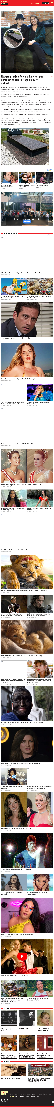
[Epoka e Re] (4, 4)
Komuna (40, 1094)
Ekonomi (22, 1094)
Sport (16, 1096)
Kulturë (12, 1096)
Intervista (27, 1094)
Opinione (34, 1094)
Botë (50, 1094)
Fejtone (45, 1094)
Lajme (16, 1094)
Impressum (3, 1101)
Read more (27, 221)
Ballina (11, 1094)
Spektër (27, 1096)
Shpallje (33, 1096)
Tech (38, 1096)
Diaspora (22, 1096)
